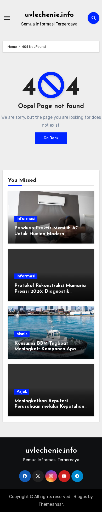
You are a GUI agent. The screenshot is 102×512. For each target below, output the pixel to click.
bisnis (21, 334)
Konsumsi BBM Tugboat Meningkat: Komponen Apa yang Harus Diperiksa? (45, 349)
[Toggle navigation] (7, 18)
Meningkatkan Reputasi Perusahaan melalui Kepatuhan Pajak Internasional (49, 407)
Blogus (80, 496)
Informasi (25, 218)
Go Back (51, 138)
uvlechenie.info (49, 15)
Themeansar (50, 504)
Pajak (21, 391)
